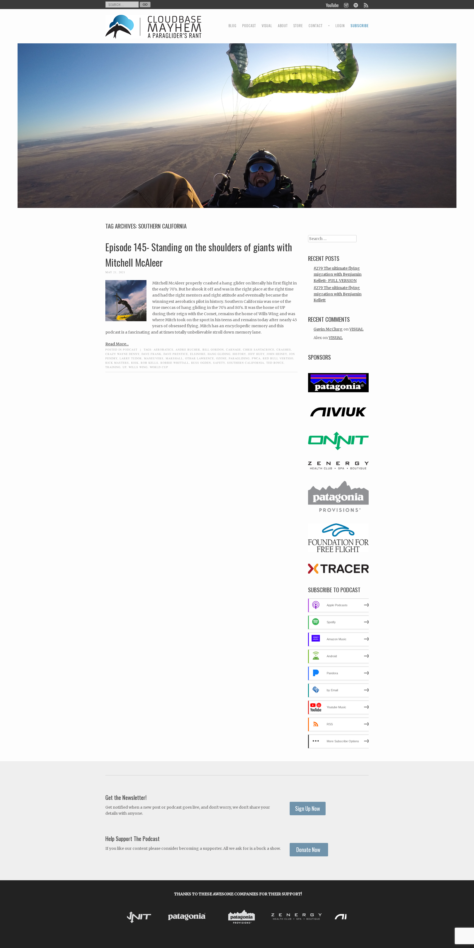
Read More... (117, 344)
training (112, 367)
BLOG (232, 25)
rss (366, 5)
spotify (355, 5)
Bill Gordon (213, 349)
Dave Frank (151, 354)
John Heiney (277, 354)
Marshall (174, 358)
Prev (135, 917)
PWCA (256, 358)
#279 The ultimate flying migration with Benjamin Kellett (338, 294)
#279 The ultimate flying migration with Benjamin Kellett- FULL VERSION (338, 274)
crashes (283, 349)
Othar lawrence (199, 358)
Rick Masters (117, 363)
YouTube (332, 5)
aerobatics (163, 349)
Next (340, 917)
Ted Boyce (275, 363)
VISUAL (267, 25)
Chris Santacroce (258, 349)
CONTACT (316, 25)
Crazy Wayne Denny (122, 354)
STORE (298, 25)
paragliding (239, 358)
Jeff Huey (256, 354)
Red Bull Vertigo (278, 358)
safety (219, 363)
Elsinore (197, 354)
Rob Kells (149, 363)
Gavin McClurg (328, 329)
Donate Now (309, 850)
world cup (159, 367)
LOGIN (340, 25)
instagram (346, 5)
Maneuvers (153, 358)
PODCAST (249, 25)
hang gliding (219, 354)
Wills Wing (138, 367)
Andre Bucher (188, 349)
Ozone (221, 358)
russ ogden (201, 363)
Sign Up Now (307, 808)
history (239, 354)
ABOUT (283, 25)
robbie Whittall (174, 363)
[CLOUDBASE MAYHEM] (153, 31)
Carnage (233, 349)
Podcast (130, 349)
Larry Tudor (131, 358)
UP (124, 367)
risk (135, 363)
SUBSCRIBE (360, 25)
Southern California (245, 363)
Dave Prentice (175, 354)
